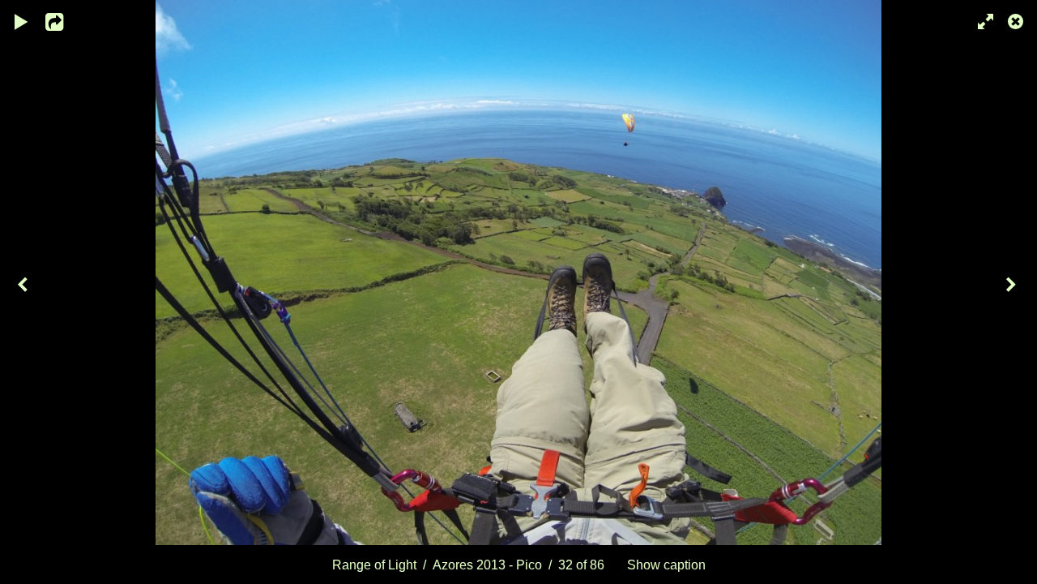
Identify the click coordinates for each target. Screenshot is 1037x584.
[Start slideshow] (22, 20)
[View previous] (24, 292)
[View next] (1012, 292)
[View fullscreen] (980, 20)
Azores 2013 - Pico (487, 564)
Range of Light (374, 564)
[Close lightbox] (1016, 20)
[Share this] (64, 20)
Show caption (666, 564)
